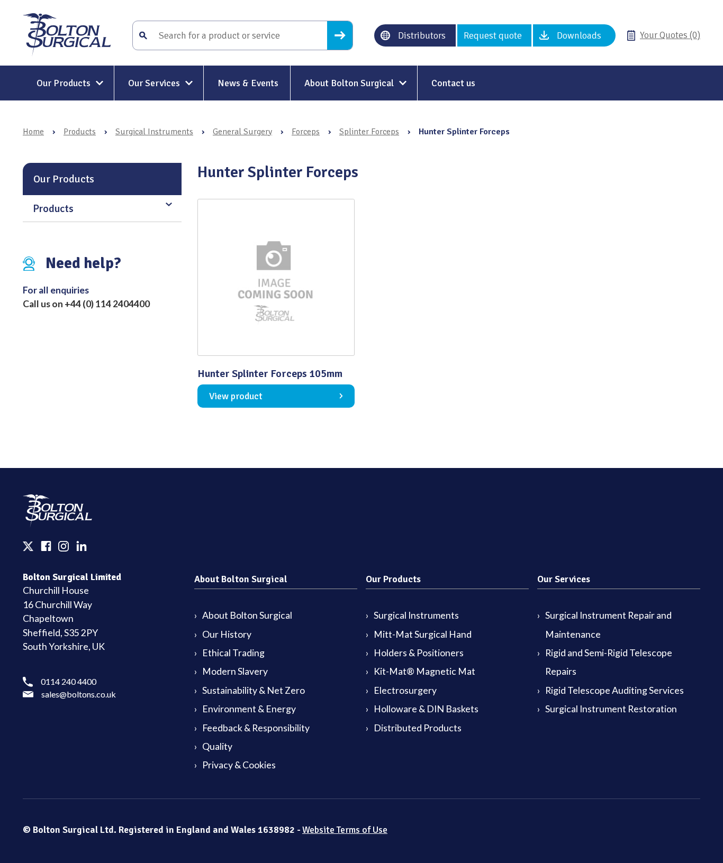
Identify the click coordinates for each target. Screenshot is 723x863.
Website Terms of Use (344, 830)
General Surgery (242, 131)
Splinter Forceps (369, 131)
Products (80, 131)
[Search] (340, 35)
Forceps (306, 131)
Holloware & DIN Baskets (426, 708)
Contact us (453, 83)
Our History (226, 634)
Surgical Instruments (154, 131)
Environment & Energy (249, 708)
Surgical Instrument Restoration (611, 708)
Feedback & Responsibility (256, 727)
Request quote (493, 35)
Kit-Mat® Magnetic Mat (424, 671)
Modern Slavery (235, 671)
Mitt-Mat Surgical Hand (423, 634)
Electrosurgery (405, 690)
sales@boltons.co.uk (78, 694)
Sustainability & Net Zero (253, 690)
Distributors (422, 35)
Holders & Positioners (419, 652)
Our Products (64, 83)
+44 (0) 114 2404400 (107, 303)
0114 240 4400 (68, 681)
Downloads (579, 35)
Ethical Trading (233, 652)
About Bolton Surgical (349, 83)
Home (33, 131)
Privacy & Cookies (239, 764)
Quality (217, 746)
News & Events (248, 83)
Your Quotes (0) (670, 35)
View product (236, 396)
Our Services (154, 83)
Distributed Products (418, 727)
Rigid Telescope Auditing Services (614, 690)
